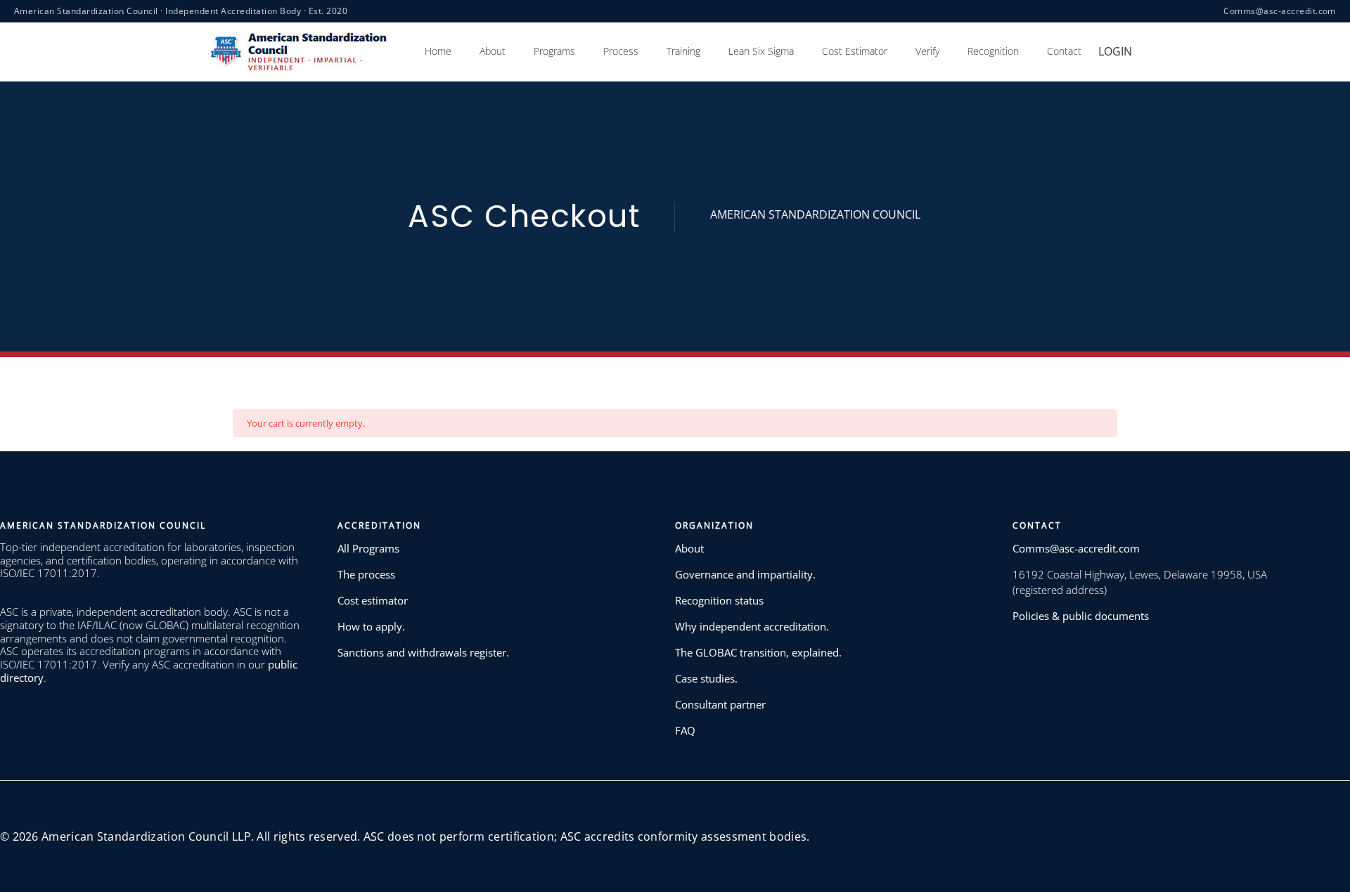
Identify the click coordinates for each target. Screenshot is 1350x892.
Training (683, 51)
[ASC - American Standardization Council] (299, 51)
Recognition (993, 51)
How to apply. (371, 626)
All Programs (368, 548)
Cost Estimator (854, 51)
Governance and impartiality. (745, 574)
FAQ (685, 730)
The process (366, 574)
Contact (1064, 51)
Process (620, 51)
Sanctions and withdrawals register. (423, 652)
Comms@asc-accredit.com (1279, 11)
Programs (554, 51)
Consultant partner (720, 704)
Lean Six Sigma (761, 51)
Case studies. (706, 678)
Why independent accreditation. (752, 626)
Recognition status (719, 600)
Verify (927, 51)
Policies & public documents (1080, 616)
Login (1115, 51)
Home (438, 51)
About (493, 51)
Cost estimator (373, 600)
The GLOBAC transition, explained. (758, 652)
